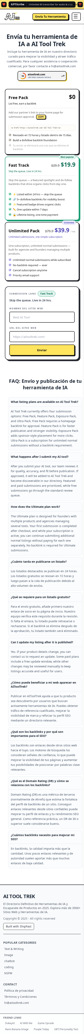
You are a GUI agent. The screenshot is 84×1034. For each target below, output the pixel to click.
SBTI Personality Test (66, 1029)
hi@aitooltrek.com (16, 1003)
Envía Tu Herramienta (50, 16)
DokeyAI (10, 1023)
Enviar (42, 350)
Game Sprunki (46, 1023)
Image (8, 955)
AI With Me (26, 1023)
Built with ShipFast (18, 926)
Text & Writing (14, 949)
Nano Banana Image (17, 1029)
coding (9, 967)
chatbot (9, 961)
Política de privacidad (19, 990)
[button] (42, 122)
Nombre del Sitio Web (26, 308)
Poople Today (41, 1029)
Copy (41, 116)
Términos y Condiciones (20, 997)
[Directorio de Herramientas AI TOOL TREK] (12, 17)
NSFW (8, 973)
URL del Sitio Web (22, 327)
